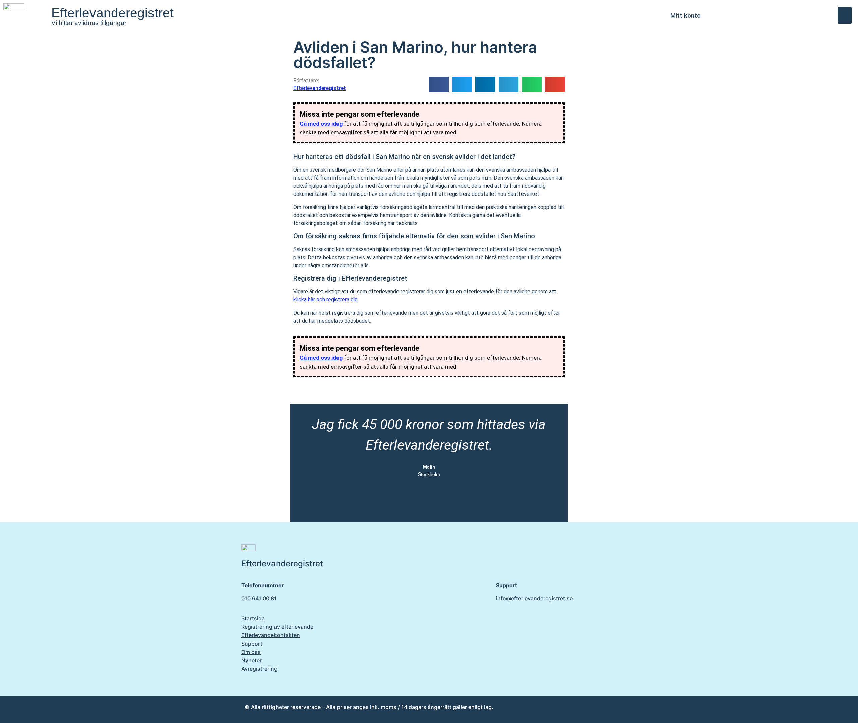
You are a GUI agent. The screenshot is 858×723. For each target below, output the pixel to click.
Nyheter (251, 660)
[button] (845, 15)
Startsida (253, 618)
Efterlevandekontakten (270, 635)
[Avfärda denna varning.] (556, 111)
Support (251, 643)
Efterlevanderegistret (112, 13)
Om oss (251, 652)
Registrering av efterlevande (277, 626)
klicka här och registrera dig (325, 299)
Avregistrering (259, 668)
